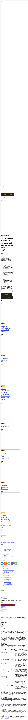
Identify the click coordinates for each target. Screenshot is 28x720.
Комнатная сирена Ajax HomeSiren (5, 487)
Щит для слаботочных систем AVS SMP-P (5, 328)
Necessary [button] (3, 642)
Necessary (4, 643)
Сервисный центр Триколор (9, 568)
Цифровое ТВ (6, 580)
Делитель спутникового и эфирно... (8, 542)
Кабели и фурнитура (8, 197)
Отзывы (4, 552)
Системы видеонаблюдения (9, 573)
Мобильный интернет (7, 584)
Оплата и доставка (7, 550)
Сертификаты (6, 554)
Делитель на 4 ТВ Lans (6, 525)
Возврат (5, 555)
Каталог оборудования (8, 549)
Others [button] (2, 714)
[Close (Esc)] (1, 610)
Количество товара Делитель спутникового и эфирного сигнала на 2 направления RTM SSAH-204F (6, 287)
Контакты (5, 557)
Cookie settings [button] (4, 621)
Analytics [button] (2, 702)
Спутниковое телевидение (8, 570)
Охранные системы (7, 585)
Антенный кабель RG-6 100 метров (5, 360)
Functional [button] (3, 690)
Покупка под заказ (7, 575)
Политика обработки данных (9, 556)
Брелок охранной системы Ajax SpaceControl (5, 518)
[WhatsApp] (15, 563)
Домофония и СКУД (7, 572)
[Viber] (12, 563)
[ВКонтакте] (2, 563)
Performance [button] (3, 696)
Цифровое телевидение (8, 571)
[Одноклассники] (5, 563)
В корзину (6, 294)
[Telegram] (8, 563)
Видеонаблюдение (7, 583)
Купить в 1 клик (7, 298)
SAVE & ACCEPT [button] (5, 718)
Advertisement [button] (4, 708)
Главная (2, 197)
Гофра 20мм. (5, 426)
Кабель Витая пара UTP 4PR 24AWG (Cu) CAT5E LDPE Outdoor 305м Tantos (5, 394)
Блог (4, 551)
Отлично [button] (10, 621)
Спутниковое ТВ (6, 579)
